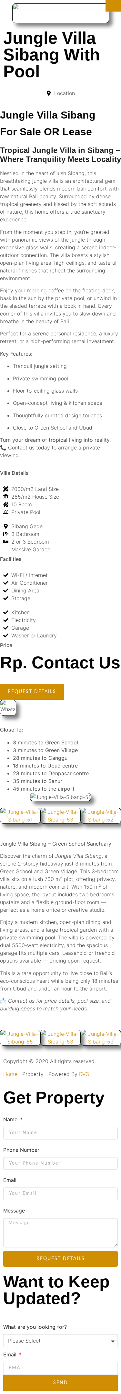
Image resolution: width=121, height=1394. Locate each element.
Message (14, 1210)
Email (9, 1180)
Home (10, 1074)
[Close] (113, 6)
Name (11, 1119)
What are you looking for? (35, 1327)
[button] (7, 816)
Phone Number (21, 1150)
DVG (84, 1074)
